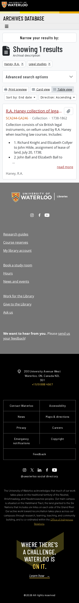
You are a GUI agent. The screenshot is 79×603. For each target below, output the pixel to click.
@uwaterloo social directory (39, 476)
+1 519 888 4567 (42, 384)
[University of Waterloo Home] (15, 6)
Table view (64, 89)
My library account (17, 250)
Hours (8, 273)
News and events (16, 281)
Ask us (8, 312)
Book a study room (17, 265)
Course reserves (15, 242)
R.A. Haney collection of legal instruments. (34, 111)
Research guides (15, 234)
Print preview (17, 89)
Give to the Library (17, 304)
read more (65, 167)
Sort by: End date (19, 97)
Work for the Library (18, 296)
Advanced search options (27, 76)
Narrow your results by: (39, 37)
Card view (43, 89)
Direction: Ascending (57, 97)
